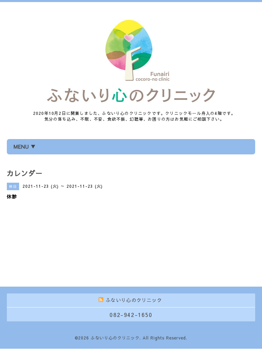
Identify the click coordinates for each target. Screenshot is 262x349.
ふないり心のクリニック (115, 337)
